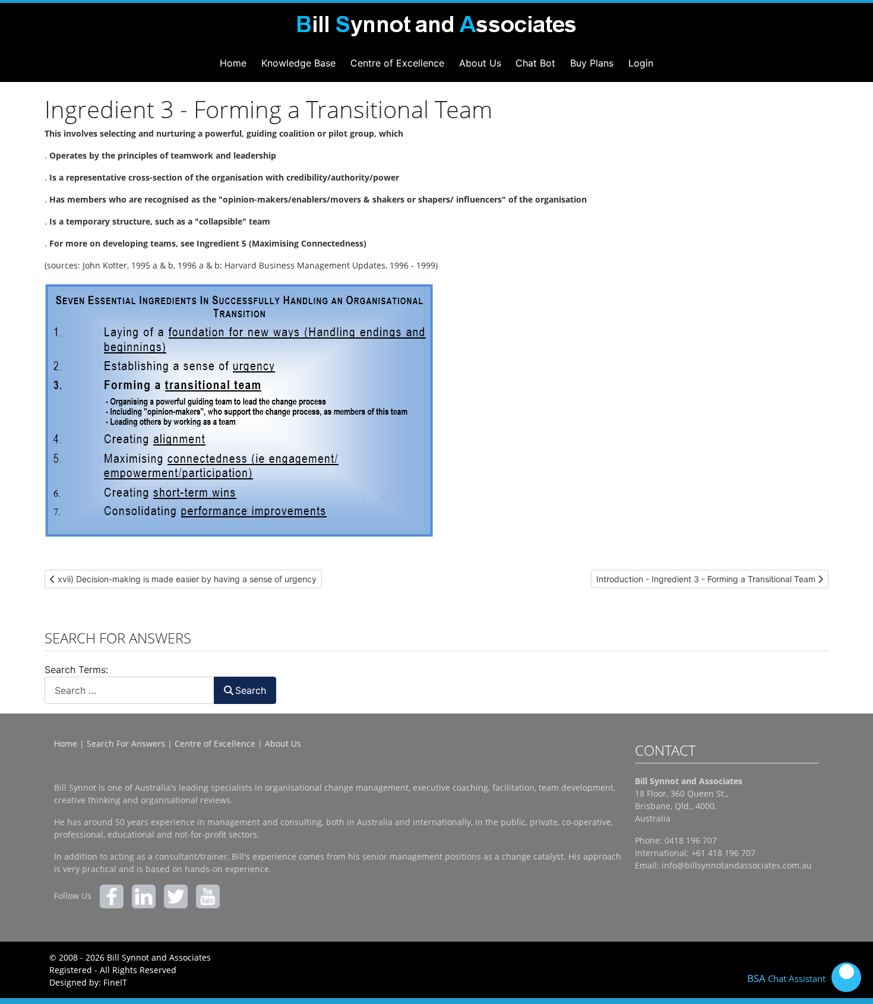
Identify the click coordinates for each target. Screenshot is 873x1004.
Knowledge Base (298, 63)
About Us (480, 63)
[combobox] (129, 690)
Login (640, 63)
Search (250, 690)
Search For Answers (126, 743)
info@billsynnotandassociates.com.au (737, 865)
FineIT (115, 982)
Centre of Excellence (397, 63)
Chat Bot (535, 63)
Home (233, 63)
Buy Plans (591, 63)
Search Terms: (76, 669)
